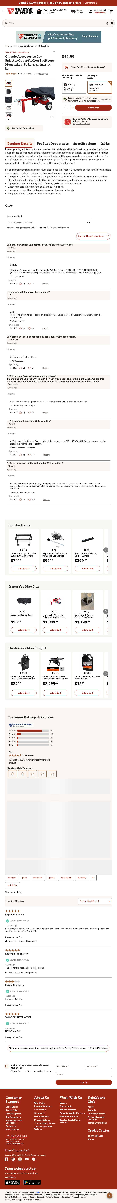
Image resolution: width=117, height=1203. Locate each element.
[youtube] (27, 1159)
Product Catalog (42, 1120)
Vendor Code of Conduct (33, 1197)
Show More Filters (13, 892)
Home (8, 46)
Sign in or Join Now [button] (81, 123)
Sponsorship (66, 1106)
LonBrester (13, 339)
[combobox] (96, 236)
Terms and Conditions (50, 1192)
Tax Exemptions (13, 1117)
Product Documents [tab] (53, 144)
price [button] (24, 878)
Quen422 (12, 247)
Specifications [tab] (84, 144)
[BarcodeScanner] (111, 23)
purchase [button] (12, 878)
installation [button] (12, 885)
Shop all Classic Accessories (17, 52)
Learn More (90, 3)
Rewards (92, 1110)
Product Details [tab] (19, 144)
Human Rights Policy (13, 1197)
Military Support (42, 1116)
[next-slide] (8, 119)
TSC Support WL (17, 276)
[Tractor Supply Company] (20, 11)
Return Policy (12, 1110)
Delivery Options (13, 1114)
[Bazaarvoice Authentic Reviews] (21, 725)
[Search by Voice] (107, 23)
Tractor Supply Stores (44, 1123)
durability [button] (82, 878)
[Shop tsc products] (58, 37)
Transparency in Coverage (84, 1195)
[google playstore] (32, 1182)
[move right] (105, 550)
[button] (96, 3)
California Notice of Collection (57, 1197)
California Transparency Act (71, 1192)
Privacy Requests (79, 1197)
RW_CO (11, 424)
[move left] (11, 550)
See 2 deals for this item (23, 128)
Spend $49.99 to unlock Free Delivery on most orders (50, 2)
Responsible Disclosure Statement (19, 1195)
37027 (90, 78)
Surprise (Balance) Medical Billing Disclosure (53, 1195)
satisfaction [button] (66, 878)
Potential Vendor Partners (72, 1113)
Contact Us (11, 1126)
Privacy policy (10, 1192)
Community (39, 1113)
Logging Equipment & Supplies (34, 46)
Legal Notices (90, 1192)
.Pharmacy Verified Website (43, 1128)
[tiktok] (33, 1159)
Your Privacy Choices (26, 1192)
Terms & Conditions (97, 1123)
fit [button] (93, 878)
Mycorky (12, 466)
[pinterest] (13, 1159)
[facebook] (6, 1159)
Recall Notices (12, 1129)
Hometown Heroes (96, 1114)
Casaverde (13, 384)
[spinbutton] (67, 107)
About (90, 1107)
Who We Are (39, 1103)
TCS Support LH (17, 321)
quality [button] (52, 878)
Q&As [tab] (105, 144)
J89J (10, 295)
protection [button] (37, 878)
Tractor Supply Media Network (70, 1121)
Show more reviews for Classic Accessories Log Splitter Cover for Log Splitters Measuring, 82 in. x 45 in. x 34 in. (58, 1048)
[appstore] (12, 1182)
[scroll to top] (109, 1195)
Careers (63, 1103)
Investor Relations (43, 1106)
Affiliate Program (68, 1110)
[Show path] (15, 46)
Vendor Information (69, 1116)
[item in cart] (111, 11)
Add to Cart (23, 568)
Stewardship (40, 1110)
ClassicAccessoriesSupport (22, 448)
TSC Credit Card (95, 1136)
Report (45, 284)
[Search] (6, 23)
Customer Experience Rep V (22, 406)
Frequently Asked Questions (14, 1121)
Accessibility (103, 1192)
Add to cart (93, 108)
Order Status (12, 1107)
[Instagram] (20, 1159)
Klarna (91, 1139)
